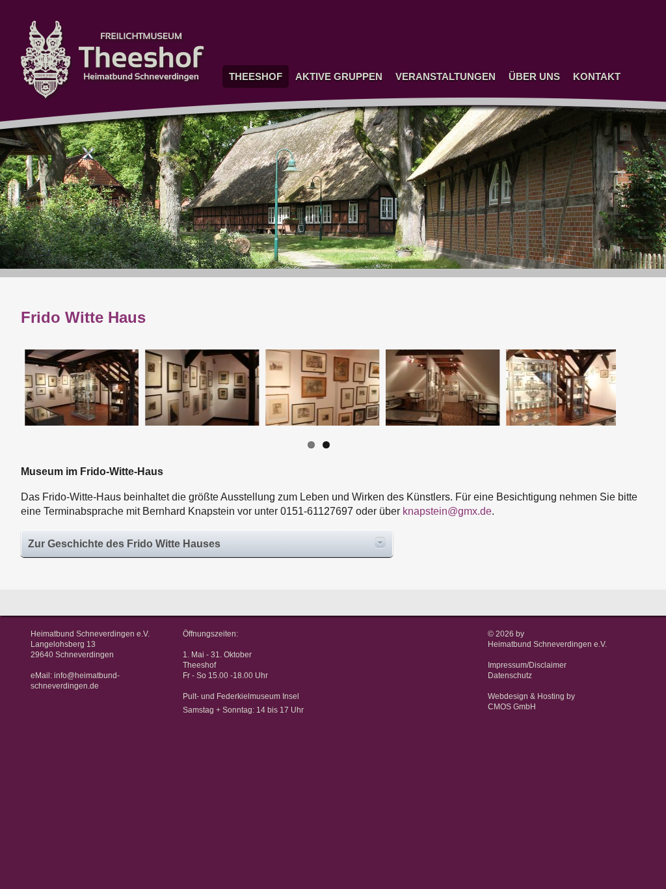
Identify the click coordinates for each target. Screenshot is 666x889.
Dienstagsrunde (322, 149)
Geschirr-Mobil (320, 180)
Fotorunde (311, 133)
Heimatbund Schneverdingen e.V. (547, 644)
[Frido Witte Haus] (78, 387)
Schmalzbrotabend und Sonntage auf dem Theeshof (436, 133)
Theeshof (255, 76)
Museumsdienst (323, 164)
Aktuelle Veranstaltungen (439, 94)
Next (637, 400)
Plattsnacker (316, 226)
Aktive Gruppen (338, 76)
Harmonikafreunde (327, 288)
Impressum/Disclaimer (527, 665)
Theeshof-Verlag (536, 125)
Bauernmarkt (417, 157)
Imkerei (307, 242)
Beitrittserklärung (538, 110)
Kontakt (596, 76)
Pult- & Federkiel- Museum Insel (253, 181)
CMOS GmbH (512, 706)
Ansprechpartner (601, 110)
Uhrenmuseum (320, 94)
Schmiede (311, 257)
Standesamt (249, 118)
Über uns (534, 76)
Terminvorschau (423, 110)
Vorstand (587, 94)
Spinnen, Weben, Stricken (325, 114)
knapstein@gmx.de (447, 511)
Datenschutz (510, 675)
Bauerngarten (318, 195)
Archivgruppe (317, 210)
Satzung (521, 94)
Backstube (313, 273)
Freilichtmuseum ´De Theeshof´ (257, 98)
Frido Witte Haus (246, 153)
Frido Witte (246, 133)
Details (380, 543)
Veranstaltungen (445, 76)
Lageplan (587, 125)
